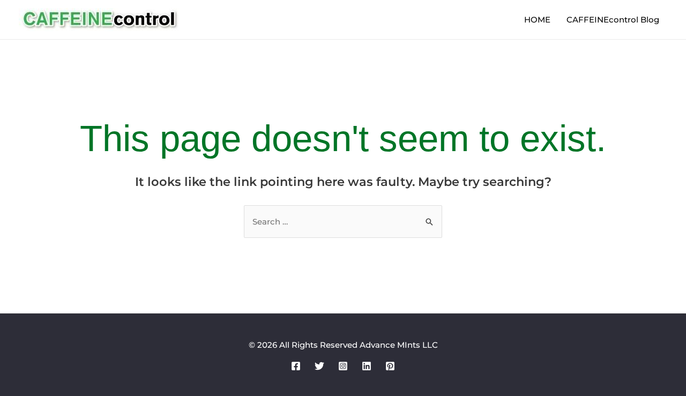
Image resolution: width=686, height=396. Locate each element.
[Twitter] (319, 366)
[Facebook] (296, 366)
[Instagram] (343, 366)
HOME (537, 19)
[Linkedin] (366, 366)
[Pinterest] (390, 366)
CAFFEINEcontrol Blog (612, 19)
